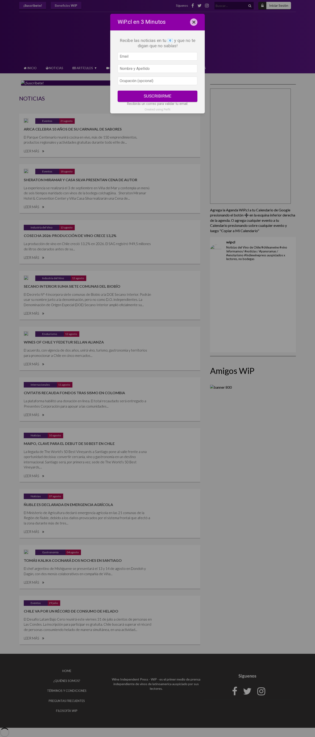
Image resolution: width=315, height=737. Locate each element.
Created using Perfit (157, 109)
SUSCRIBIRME (157, 96)
